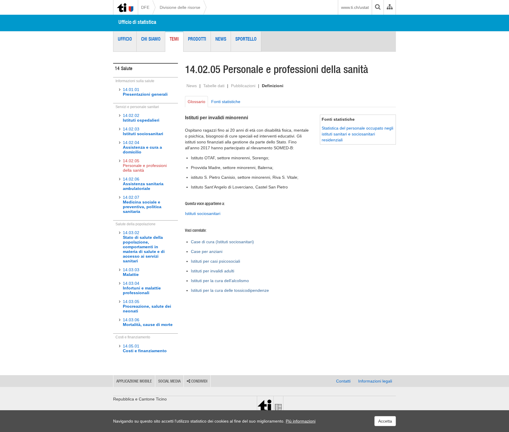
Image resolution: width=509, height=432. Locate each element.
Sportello (246, 39)
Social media (169, 381)
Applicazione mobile (134, 381)
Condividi (198, 381)
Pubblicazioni (243, 85)
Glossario (196, 101)
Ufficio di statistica (137, 22)
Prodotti (197, 39)
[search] (378, 7)
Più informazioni (300, 421)
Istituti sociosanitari (202, 213)
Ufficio (125, 39)
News (220, 39)
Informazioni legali (375, 381)
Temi (174, 39)
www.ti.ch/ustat (355, 7)
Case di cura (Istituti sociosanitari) (222, 241)
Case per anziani (206, 251)
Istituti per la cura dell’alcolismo (220, 280)
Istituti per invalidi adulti (212, 271)
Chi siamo (151, 39)
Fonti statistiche (225, 101)
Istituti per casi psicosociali (215, 261)
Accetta (385, 421)
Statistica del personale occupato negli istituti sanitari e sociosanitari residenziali (357, 134)
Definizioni (272, 85)
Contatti (343, 381)
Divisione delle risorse (180, 7)
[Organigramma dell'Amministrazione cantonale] (390, 7)
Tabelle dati (213, 85)
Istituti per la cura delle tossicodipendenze (230, 290)
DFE (145, 7)
